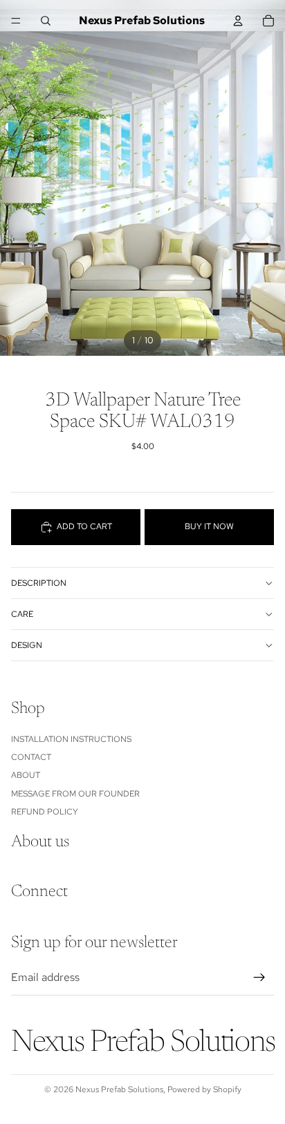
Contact (31, 757)
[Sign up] (259, 977)
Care (22, 614)
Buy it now (209, 526)
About (25, 775)
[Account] (238, 21)
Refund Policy (44, 811)
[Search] (45, 21)
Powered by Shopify (204, 1089)
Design (26, 645)
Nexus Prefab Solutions (119, 1089)
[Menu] (16, 21)
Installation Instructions (71, 739)
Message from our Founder (75, 793)
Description (38, 583)
